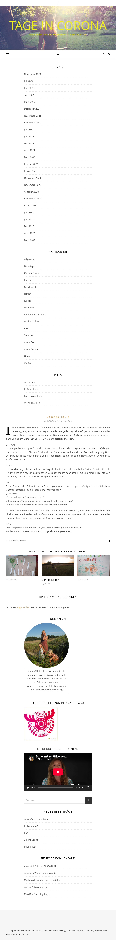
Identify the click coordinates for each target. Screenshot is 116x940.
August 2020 (30, 205)
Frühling (28, 279)
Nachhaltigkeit (31, 321)
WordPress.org (32, 402)
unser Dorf (29, 342)
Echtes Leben (50, 579)
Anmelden (29, 381)
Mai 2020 (29, 226)
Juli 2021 (28, 129)
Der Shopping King (39, 894)
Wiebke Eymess (18, 540)
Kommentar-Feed (33, 395)
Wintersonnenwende (45, 865)
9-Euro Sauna (31, 839)
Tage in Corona (58, 25)
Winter (27, 362)
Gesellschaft (30, 286)
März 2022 (29, 101)
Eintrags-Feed (31, 388)
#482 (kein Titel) (87, 930)
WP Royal (25, 934)
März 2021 (29, 157)
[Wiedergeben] (28, 787)
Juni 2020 (29, 219)
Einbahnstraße (31, 825)
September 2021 (33, 122)
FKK (26, 832)
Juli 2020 (28, 212)
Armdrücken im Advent (36, 818)
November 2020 (32, 184)
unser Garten (31, 349)
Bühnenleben (73, 930)
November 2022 (32, 74)
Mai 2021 (29, 143)
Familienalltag (59, 930)
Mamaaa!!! (29, 307)
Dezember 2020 (32, 177)
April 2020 (29, 233)
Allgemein (29, 259)
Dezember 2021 (32, 108)
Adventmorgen (40, 886)
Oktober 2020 (31, 191)
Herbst (27, 293)
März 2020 (29, 240)
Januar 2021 (30, 170)
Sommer (28, 335)
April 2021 (29, 150)
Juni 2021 (29, 136)
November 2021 (32, 115)
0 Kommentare (65, 421)
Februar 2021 (31, 164)
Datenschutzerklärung (31, 930)
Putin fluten (30, 846)
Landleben (47, 930)
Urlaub (27, 355)
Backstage (29, 266)
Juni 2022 (29, 87)
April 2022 (29, 94)
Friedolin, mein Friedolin (47, 879)
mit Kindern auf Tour (34, 314)
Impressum (15, 930)
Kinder (27, 300)
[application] (58, 772)
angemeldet (23, 607)
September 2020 (33, 198)
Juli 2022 (28, 81)
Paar (26, 328)
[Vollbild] (87, 787)
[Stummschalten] (83, 787)
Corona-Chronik (32, 272)
